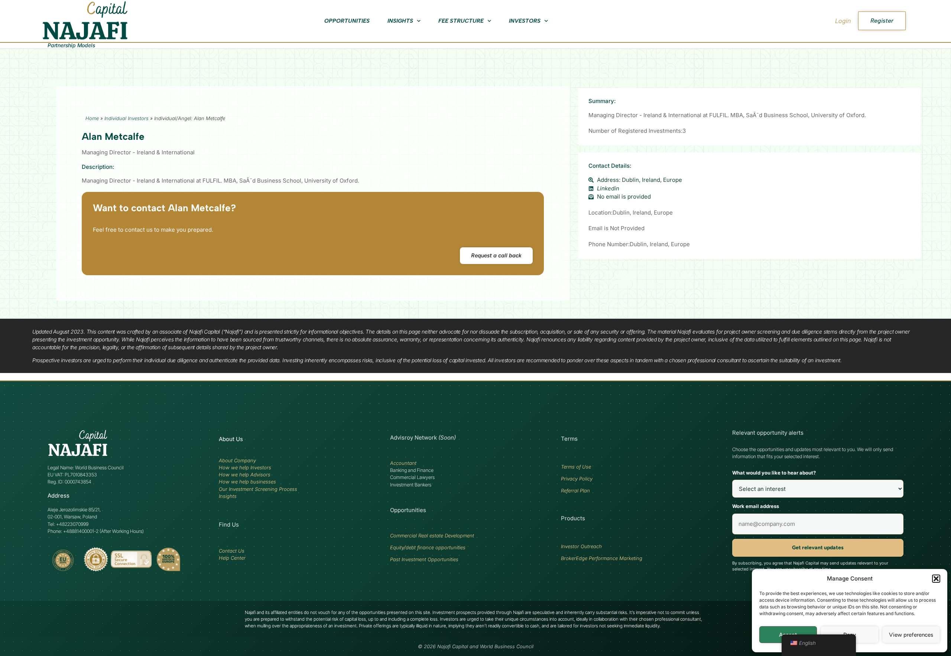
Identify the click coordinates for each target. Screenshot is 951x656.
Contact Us (231, 551)
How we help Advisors (244, 474)
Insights (400, 20)
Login (843, 21)
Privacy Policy (577, 479)
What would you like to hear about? (774, 473)
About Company (237, 460)
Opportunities (347, 20)
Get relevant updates (818, 547)
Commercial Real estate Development (432, 535)
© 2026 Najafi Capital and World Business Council (475, 646)
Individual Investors (126, 118)
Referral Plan (575, 490)
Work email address (755, 506)
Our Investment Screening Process (258, 489)
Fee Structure (461, 20)
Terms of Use (576, 467)
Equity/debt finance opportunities (427, 547)
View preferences (911, 634)
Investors (525, 20)
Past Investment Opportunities (424, 559)
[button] (936, 578)
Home (92, 118)
